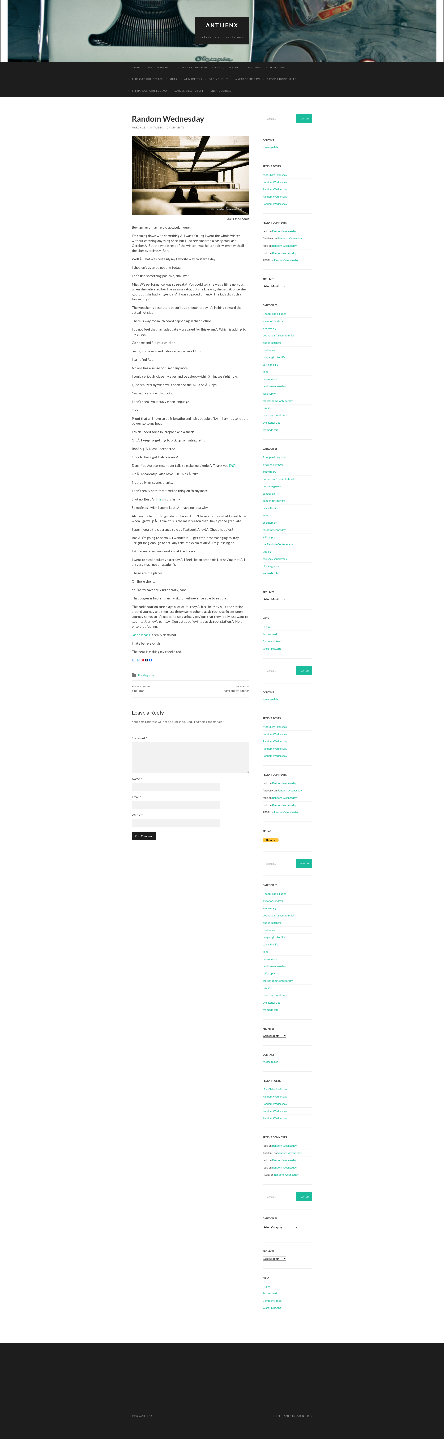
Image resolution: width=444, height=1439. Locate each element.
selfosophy (278, 67)
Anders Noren (294, 1416)
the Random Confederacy (150, 90)
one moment (254, 67)
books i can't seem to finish (278, 335)
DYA (232, 466)
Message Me (270, 147)
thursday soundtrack (147, 79)
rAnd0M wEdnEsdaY (275, 174)
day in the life (218, 79)
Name (137, 779)
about (136, 67)
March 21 (138, 127)
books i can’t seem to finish (201, 67)
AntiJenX (156, 127)
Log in (266, 626)
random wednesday (161, 67)
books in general (272, 342)
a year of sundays (247, 79)
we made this (193, 79)
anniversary (269, 328)
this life (233, 67)
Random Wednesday (275, 181)
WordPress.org (272, 648)
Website (137, 815)
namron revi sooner (236, 689)
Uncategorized (221, 90)
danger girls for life (189, 90)
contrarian (269, 350)
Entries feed (270, 634)
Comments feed (272, 641)
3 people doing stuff (281, 79)
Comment (139, 738)
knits (173, 79)
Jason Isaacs (141, 635)
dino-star (141, 689)
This (158, 499)
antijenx (222, 25)
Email (136, 797)
